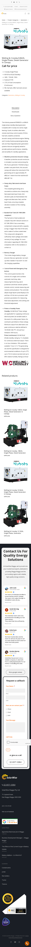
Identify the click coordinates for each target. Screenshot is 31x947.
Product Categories (13, 20)
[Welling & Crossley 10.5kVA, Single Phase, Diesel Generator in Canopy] (15, 473)
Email (9, 712)
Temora (4, 884)
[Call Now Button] (27, 943)
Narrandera (5, 876)
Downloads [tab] (15, 112)
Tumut (4, 880)
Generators (24, 20)
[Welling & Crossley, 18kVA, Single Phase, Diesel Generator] (15, 434)
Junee (3, 872)
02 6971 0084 (9, 784)
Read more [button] (8, 602)
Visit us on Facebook (8, 811)
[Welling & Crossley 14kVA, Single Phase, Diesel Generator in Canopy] (15, 392)
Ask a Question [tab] (15, 116)
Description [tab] (15, 108)
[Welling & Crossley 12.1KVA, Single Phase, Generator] (15, 514)
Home (3, 20)
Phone (9, 709)
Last (7, 700)
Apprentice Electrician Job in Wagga (13, 832)
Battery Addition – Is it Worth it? (12, 855)
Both (9, 715)
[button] (29, 13)
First (7, 693)
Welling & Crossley (20, 95)
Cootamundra (6, 868)
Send (8, 749)
